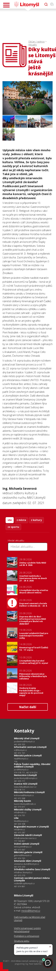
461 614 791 (19, 815)
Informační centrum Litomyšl (30, 746)
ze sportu (13, 526)
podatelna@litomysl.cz (24, 741)
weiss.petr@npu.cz (23, 847)
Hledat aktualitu (16, 540)
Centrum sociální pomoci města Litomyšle (32, 879)
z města (21, 520)
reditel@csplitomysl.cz (24, 883)
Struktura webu (21, 940)
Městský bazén (22, 800)
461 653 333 (19, 744)
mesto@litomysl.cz (30, 910)
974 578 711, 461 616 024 (25, 772)
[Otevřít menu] (6, 5)
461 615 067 (19, 849)
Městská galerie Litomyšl (28, 852)
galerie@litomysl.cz (23, 855)
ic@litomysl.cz (20, 750)
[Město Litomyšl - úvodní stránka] (26, 4)
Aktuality (32, 44)
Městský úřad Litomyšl (26, 738)
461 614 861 (19, 886)
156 (15, 761)
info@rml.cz (19, 829)
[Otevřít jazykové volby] (51, 4)
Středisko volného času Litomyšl (32, 869)
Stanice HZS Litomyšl (25, 783)
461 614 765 (19, 858)
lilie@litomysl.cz (21, 821)
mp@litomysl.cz (21, 758)
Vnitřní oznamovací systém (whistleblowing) (27, 930)
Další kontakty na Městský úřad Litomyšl (29, 919)
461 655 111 (19, 781)
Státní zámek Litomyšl (26, 843)
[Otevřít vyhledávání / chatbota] (46, 4)
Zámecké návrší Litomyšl (28, 835)
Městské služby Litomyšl (27, 809)
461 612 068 (19, 798)
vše (10, 520)
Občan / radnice (36, 41)
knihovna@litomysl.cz (24, 795)
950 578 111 (19, 789)
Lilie (16, 817)
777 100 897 (19, 841)
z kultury (36, 520)
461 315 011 (19, 806)
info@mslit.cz (20, 812)
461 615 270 (19, 875)
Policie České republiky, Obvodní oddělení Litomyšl (32, 765)
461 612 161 (19, 752)
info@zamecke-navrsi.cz (25, 838)
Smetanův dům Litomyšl (27, 860)
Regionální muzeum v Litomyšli (31, 826)
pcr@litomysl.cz (21, 769)
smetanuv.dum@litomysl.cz (26, 864)
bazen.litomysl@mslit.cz (25, 804)
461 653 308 (19, 823)
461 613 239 (19, 866)
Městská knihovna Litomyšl (29, 792)
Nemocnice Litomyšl (25, 775)
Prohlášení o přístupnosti (26, 936)
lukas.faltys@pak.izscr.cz (25, 787)
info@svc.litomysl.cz (23, 872)
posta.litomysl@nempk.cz (25, 778)
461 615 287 (19, 832)
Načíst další (27, 707)
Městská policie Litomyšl (28, 755)
